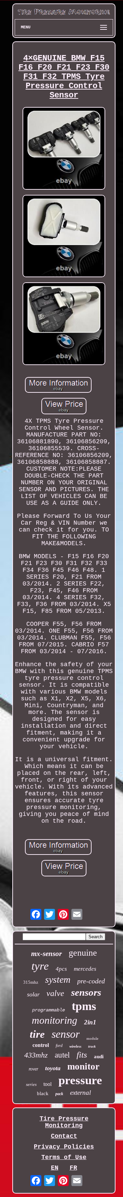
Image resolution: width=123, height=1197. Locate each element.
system (57, 979)
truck (92, 1046)
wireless (75, 1046)
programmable (48, 1010)
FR (73, 1168)
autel (62, 1055)
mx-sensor (46, 954)
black (43, 1093)
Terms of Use (63, 1157)
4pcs (61, 969)
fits (82, 1054)
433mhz (36, 1055)
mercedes (85, 969)
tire (37, 1034)
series (31, 1084)
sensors (86, 992)
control (40, 1045)
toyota (52, 1068)
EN (54, 1168)
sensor (66, 1034)
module (92, 1038)
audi (99, 1056)
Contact (64, 1136)
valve (55, 993)
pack (59, 1093)
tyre (40, 966)
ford (59, 1045)
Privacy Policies (64, 1146)
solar (33, 994)
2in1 (90, 1022)
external (80, 1092)
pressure (80, 1080)
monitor (83, 1066)
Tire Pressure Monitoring (64, 1122)
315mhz (30, 982)
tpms (84, 1006)
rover (33, 1069)
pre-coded (91, 981)
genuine (83, 953)
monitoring (54, 1020)
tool (47, 1084)
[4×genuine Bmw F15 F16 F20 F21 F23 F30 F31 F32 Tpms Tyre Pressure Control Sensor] (64, 149)
